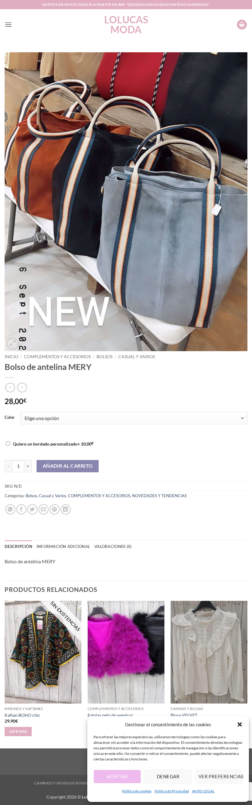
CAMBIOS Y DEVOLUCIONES (60, 783)
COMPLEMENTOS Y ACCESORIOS (57, 356)
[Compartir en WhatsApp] (10, 509)
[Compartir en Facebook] (21, 509)
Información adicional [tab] (63, 546)
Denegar (168, 776)
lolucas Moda (126, 24)
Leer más (18, 731)
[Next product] (10, 387)
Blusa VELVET (184, 715)
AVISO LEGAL (203, 791)
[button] (240, 724)
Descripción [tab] (18, 546)
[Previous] (5, 674)
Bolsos (104, 356)
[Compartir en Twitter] (32, 509)
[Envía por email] (43, 509)
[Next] (247, 674)
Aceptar (117, 776)
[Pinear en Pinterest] (54, 509)
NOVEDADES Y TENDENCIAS (159, 495)
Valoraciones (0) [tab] (113, 546)
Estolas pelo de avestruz (110, 715)
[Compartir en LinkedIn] (66, 509)
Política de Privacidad (172, 791)
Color (9, 417)
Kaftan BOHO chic (22, 715)
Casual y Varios (136, 356)
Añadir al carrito (68, 466)
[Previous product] (22, 387)
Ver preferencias (221, 776)
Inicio (11, 356)
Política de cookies (137, 791)
